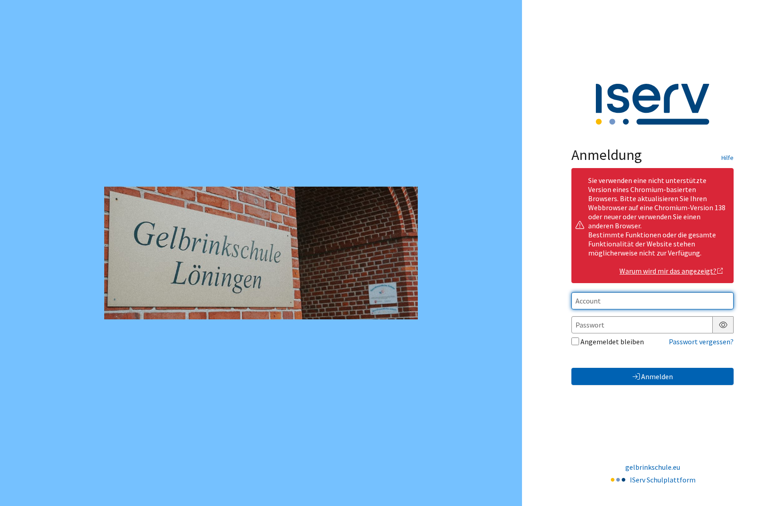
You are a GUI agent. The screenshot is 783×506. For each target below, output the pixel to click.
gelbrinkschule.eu (652, 467)
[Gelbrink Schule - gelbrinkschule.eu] (260, 253)
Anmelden (657, 376)
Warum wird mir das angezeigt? (667, 270)
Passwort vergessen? (701, 341)
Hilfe (727, 158)
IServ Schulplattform (663, 479)
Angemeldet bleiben (612, 341)
